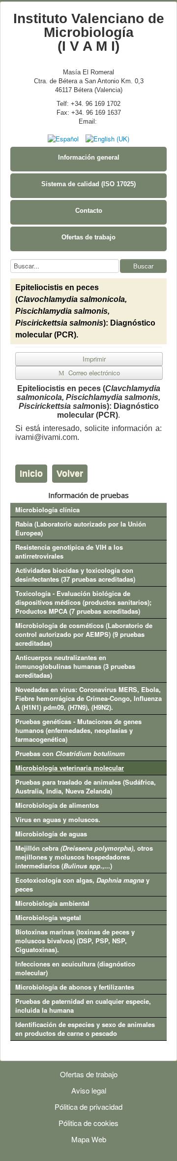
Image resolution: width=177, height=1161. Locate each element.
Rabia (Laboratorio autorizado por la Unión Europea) (80, 528)
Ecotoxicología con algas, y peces (82, 884)
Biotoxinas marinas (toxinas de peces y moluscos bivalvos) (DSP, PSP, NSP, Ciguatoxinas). (75, 940)
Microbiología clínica (47, 509)
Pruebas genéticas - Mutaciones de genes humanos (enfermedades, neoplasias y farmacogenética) (78, 730)
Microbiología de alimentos (57, 805)
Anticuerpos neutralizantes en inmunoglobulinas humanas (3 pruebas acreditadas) (75, 666)
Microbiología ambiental (52, 903)
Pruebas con (70, 753)
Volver (70, 473)
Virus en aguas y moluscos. (57, 819)
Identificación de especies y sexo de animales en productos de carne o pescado (85, 1029)
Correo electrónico (93, 372)
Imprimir (93, 359)
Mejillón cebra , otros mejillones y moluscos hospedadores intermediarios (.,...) (84, 856)
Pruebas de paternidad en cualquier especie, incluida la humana (83, 1005)
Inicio (31, 473)
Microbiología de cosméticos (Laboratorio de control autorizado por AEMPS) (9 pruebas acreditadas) (83, 634)
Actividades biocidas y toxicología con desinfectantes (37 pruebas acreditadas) (75, 574)
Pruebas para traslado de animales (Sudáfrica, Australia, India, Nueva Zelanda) (85, 786)
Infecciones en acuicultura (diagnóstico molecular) (75, 968)
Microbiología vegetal (48, 917)
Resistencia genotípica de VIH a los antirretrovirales (69, 551)
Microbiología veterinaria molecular (69, 767)
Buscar (143, 265)
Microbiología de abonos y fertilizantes (74, 987)
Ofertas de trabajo (88, 237)
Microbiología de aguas (51, 833)
